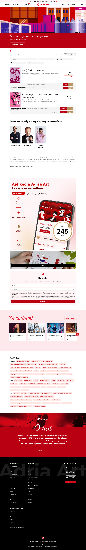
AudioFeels (38, 367)
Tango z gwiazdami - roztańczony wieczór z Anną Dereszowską (23, 364)
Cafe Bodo (36, 370)
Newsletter (12, 477)
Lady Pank (36, 380)
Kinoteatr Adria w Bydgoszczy (40, 406)
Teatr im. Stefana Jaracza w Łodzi (20, 393)
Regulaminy (30, 482)
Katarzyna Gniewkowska (15, 386)
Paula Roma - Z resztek (36, 361)
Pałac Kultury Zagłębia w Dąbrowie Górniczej (62, 393)
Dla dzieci (30, 502)
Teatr (29, 491)
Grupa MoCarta (70, 380)
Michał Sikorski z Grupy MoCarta (43, 383)
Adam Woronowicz (27, 386)
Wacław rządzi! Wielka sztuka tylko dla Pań (19, 377)
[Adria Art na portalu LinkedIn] (70, 463)
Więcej (11, 172)
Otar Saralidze (36, 386)
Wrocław (12, 519)
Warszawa (12, 516)
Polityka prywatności (33, 477)
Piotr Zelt (53, 380)
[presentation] (64, 59)
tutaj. (71, 297)
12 (68, 54)
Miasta (21, 51)
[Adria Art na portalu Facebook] (67, 463)
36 (75, 54)
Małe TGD (43, 386)
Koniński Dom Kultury (46, 393)
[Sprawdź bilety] (15, 75)
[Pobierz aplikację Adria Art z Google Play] (70, 472)
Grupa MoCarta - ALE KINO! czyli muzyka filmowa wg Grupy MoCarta (54, 370)
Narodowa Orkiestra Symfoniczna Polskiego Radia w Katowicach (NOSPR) (25, 403)
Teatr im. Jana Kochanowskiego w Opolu (42, 399)
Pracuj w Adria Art (14, 474)
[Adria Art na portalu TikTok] (73, 463)
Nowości (30, 505)
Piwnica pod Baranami (44, 380)
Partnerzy (30, 474)
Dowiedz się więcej (17, 193)
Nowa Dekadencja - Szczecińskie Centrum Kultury (20, 406)
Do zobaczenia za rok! (47, 361)
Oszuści (12, 370)
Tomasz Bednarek (51, 386)
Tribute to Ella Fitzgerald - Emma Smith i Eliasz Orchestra (21, 367)
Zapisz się (42, 301)
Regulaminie (69, 293)
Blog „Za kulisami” (14, 502)
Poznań (11, 514)
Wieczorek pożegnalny (67, 374)
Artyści (11, 491)
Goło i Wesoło (62, 364)
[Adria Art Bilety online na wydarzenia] (43, 4)
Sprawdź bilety (69, 76)
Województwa (13, 494)
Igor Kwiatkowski (61, 380)
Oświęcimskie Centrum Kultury (31, 396)
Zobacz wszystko (70, 318)
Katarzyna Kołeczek (62, 386)
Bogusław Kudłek (13, 383)
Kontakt (11, 471)
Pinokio (44, 367)
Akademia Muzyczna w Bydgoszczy (18, 527)
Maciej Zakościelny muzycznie (23, 361)
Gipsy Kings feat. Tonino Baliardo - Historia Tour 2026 (21, 374)
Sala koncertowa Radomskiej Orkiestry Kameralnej (20, 399)
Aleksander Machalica (15, 390)
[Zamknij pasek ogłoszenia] (83, 1)
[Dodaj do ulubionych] (19, 69)
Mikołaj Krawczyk (27, 380)
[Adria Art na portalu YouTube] (75, 463)
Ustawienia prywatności (33, 479)
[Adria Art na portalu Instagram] (65, 463)
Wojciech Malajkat (18, 380)
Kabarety (30, 497)
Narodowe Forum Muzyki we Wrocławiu (51, 403)
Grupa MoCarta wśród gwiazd (65, 367)
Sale (11, 499)
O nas (29, 466)
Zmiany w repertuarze (33, 485)
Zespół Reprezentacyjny (39, 374)
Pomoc (11, 469)
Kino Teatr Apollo (13, 524)
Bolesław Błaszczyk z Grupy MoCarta (60, 383)
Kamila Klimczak (25, 390)
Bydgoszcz (12, 511)
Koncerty (30, 494)
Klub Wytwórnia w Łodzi (66, 403)
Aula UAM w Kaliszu (56, 399)
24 (71, 54)
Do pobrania (31, 471)
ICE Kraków (12, 522)
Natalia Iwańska (23, 383)
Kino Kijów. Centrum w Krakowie (46, 396)
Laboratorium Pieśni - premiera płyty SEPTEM (48, 364)
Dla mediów (30, 469)
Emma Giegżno (31, 383)
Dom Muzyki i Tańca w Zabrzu (16, 396)
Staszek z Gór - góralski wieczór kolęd (24, 370)
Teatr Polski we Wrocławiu (34, 393)
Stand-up (30, 499)
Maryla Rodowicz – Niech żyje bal (53, 374)
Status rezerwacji (14, 466)
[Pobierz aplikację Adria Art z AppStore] (70, 477)
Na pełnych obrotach (52, 367)
